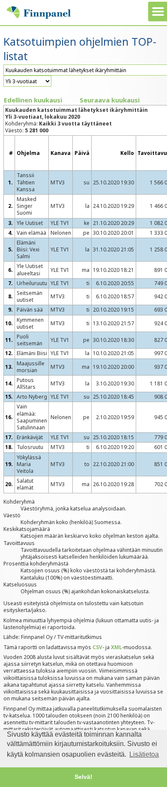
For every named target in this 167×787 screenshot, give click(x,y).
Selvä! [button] (83, 776)
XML (116, 647)
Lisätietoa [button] (144, 754)
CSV (97, 647)
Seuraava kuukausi (110, 100)
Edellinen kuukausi (33, 100)
